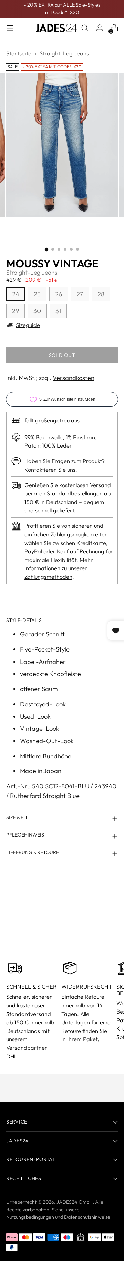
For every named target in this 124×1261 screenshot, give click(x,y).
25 (37, 294)
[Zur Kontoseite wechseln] (99, 28)
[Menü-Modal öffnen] (10, 28)
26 (58, 294)
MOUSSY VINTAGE (52, 263)
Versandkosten (73, 378)
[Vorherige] (10, 9)
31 (58, 311)
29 (15, 311)
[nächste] (113, 9)
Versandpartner (26, 1047)
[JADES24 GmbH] (56, 28)
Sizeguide (28, 324)
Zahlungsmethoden (48, 576)
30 (37, 311)
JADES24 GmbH (74, 1202)
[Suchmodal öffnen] (85, 28)
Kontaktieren (40, 469)
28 (100, 294)
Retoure (94, 996)
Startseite (18, 53)
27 (79, 294)
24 (15, 294)
